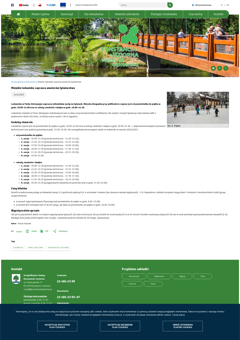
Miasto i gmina (40, 14)
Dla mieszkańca (93, 14)
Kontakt (218, 14)
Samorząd (67, 14)
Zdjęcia (182, 276)
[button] (198, 110)
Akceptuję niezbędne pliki (120, 326)
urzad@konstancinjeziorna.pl (38, 289)
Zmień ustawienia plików (183, 326)
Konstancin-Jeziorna (58, 247)
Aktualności (31, 82)
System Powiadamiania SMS (86, 5)
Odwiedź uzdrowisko (127, 14)
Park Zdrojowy (35, 247)
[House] (18, 14)
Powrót (19, 232)
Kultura (132, 284)
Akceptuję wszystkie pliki (57, 326)
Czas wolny (195, 14)
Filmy (202, 276)
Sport (153, 284)
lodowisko (18, 247)
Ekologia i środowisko (164, 14)
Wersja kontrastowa (203, 5)
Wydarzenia (159, 276)
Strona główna (17, 82)
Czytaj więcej (178, 315)
